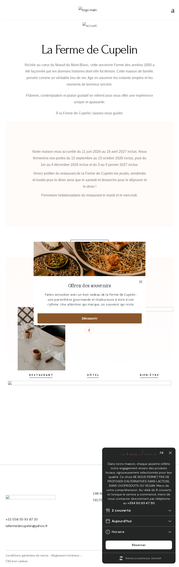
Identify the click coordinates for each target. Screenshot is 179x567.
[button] (90, 285)
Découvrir (90, 318)
